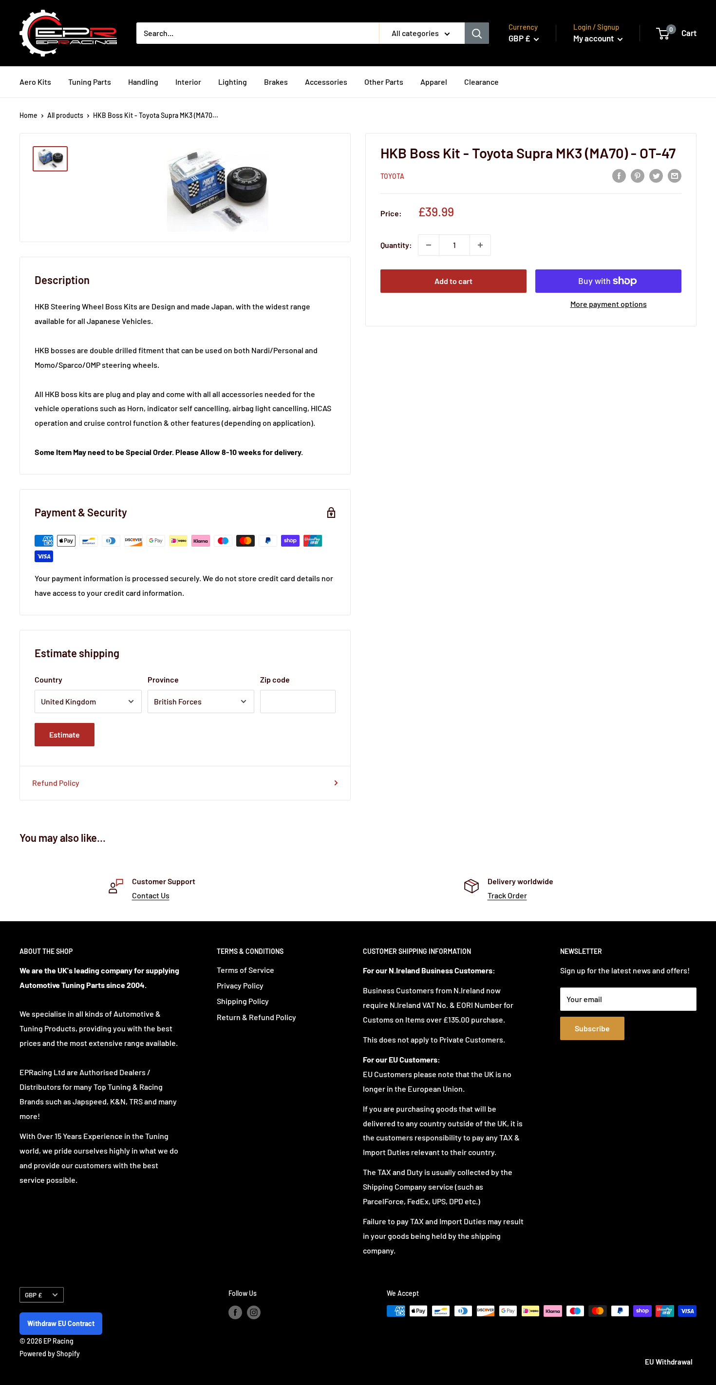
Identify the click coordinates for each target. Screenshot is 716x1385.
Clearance (481, 81)
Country (48, 679)
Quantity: (396, 244)
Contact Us (151, 895)
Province (163, 679)
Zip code (275, 679)
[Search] (477, 33)
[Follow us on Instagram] (254, 1312)
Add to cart (453, 280)
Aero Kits (35, 81)
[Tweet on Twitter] (656, 175)
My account (594, 38)
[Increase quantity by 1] (480, 245)
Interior (188, 81)
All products (65, 115)
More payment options (608, 303)
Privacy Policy (240, 985)
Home (28, 115)
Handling (143, 81)
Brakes (276, 81)
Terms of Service (245, 969)
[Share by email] (674, 175)
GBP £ (33, 1294)
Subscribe (592, 1028)
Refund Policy (55, 782)
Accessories (326, 81)
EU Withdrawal (669, 1361)
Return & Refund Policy (256, 1017)
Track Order (507, 895)
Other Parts (383, 81)
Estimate (64, 734)
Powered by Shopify (49, 1353)
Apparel (433, 81)
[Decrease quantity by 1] (428, 245)
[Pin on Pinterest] (637, 175)
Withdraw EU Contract (60, 1323)
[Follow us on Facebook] (235, 1312)
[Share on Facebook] (619, 175)
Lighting (232, 81)
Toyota (392, 176)
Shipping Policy (243, 1001)
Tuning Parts (89, 81)
